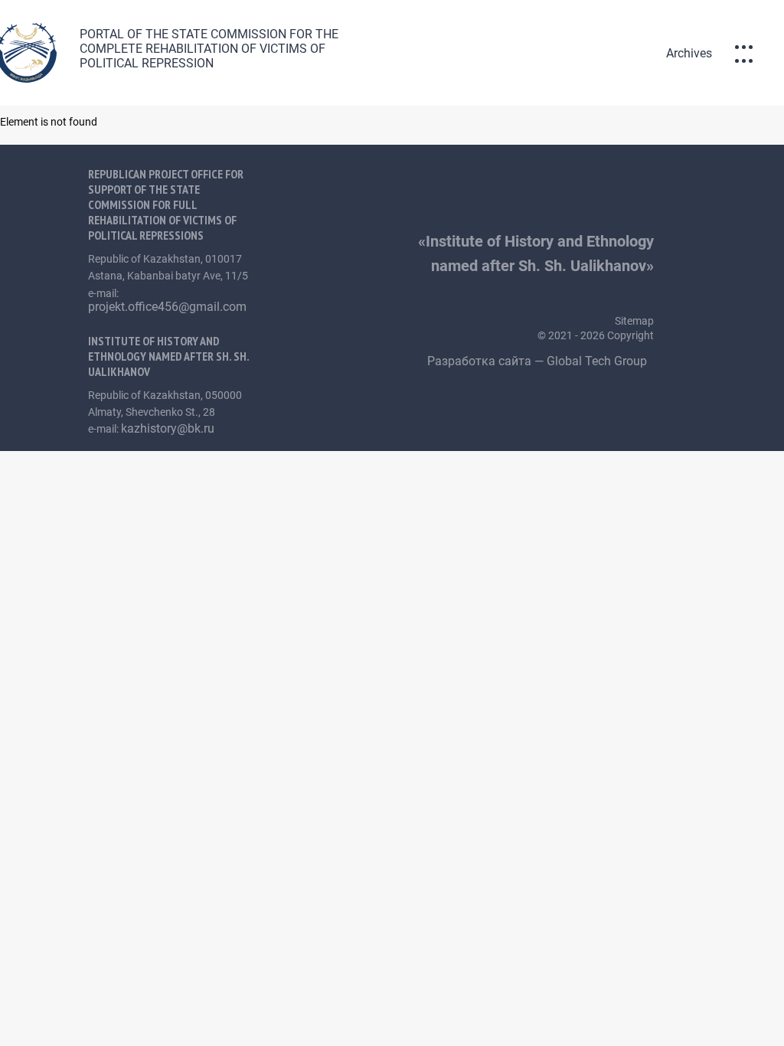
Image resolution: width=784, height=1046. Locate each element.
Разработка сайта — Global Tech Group (538, 361)
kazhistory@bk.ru (167, 428)
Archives (689, 53)
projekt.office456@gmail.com (167, 306)
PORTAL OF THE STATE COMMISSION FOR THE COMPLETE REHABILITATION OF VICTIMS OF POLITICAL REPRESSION (209, 48)
